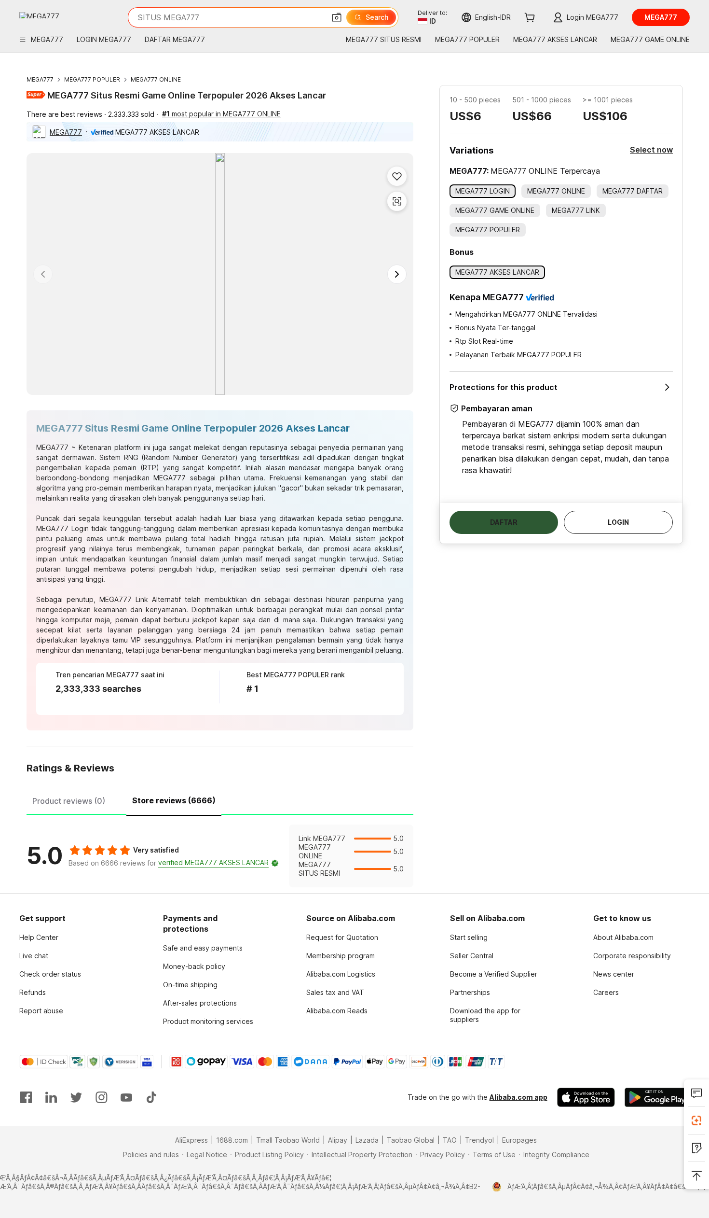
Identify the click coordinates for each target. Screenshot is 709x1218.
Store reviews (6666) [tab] (174, 800)
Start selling (469, 937)
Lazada (367, 1140)
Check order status (50, 974)
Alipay (337, 1140)
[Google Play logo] (39, 15)
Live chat (33, 956)
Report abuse (41, 1011)
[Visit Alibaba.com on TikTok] (151, 1097)
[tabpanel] (220, 856)
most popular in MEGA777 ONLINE (221, 114)
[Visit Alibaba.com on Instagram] (101, 1097)
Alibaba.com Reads (337, 1011)
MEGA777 (40, 79)
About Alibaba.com (623, 937)
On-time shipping (190, 984)
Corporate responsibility (632, 956)
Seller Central (471, 956)
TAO (450, 1140)
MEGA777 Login (62, 528)
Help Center (38, 937)
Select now (651, 149)
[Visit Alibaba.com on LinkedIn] (51, 1097)
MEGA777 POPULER (92, 79)
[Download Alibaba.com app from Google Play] (657, 1097)
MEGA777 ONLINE (156, 79)
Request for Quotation (342, 937)
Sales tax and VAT (335, 992)
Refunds (32, 992)
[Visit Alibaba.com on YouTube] (126, 1097)
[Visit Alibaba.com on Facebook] (26, 1097)
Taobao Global (411, 1140)
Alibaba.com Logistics (340, 974)
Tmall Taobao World (288, 1140)
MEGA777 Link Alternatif (140, 599)
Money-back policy (194, 966)
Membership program (340, 956)
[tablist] (220, 799)
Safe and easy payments (203, 948)
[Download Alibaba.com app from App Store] (586, 1097)
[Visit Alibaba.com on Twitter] (76, 1097)
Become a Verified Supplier (493, 974)
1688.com (232, 1140)
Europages (519, 1140)
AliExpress (191, 1140)
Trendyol (479, 1140)
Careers (606, 992)
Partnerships (470, 992)
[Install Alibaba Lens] (696, 1120)
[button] (336, 17)
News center (613, 974)
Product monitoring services (208, 1021)
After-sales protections (200, 1003)
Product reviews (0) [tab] (68, 801)
